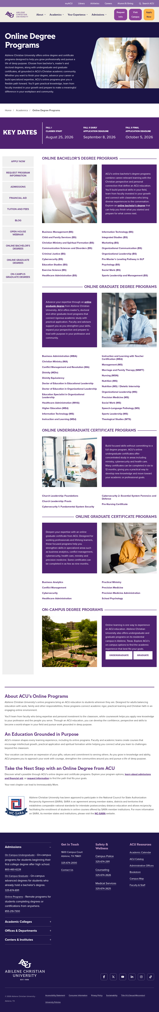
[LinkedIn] (132, 976)
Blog (18, 220)
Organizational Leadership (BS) (119, 253)
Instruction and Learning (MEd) (59, 419)
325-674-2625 (103, 888)
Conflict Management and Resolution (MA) (65, 367)
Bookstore (135, 872)
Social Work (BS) (111, 270)
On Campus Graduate (16, 876)
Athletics (94, 3)
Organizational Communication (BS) (122, 248)
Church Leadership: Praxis (56, 501)
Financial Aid (18, 198)
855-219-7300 (12, 911)
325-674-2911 (102, 861)
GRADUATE (143, 655)
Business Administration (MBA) (59, 356)
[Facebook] (104, 976)
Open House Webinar (18, 233)
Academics (55, 14)
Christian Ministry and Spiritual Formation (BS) (68, 242)
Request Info (121, 14)
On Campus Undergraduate (20, 855)
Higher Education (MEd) (55, 408)
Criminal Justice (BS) (54, 253)
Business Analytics (52, 582)
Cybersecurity (50, 593)
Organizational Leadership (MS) (119, 392)
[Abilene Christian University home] (17, 14)
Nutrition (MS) (110, 381)
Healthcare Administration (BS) (59, 275)
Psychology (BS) (111, 264)
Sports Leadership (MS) (115, 413)
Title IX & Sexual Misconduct (133, 995)
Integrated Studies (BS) (115, 237)
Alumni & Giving (125, 3)
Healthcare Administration (57, 598)
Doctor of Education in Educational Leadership (67, 383)
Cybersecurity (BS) (52, 259)
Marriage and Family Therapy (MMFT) (123, 370)
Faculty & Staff (137, 885)
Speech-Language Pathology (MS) (121, 408)
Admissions (98, 14)
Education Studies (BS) (55, 264)
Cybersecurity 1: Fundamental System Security (68, 506)
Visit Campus (135, 14)
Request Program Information (18, 174)
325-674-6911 (12, 890)
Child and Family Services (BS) (59, 237)
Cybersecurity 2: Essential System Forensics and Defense (129, 497)
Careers (108, 3)
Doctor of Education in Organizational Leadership (69, 388)
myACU (69, 3)
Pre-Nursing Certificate (115, 504)
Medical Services (105, 883)
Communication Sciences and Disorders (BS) (67, 248)
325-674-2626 (103, 875)
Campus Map (137, 878)
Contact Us (67, 870)
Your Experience (76, 14)
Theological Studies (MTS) (116, 419)
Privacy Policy (96, 995)
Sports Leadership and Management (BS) (125, 275)
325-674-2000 (69, 862)
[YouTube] (122, 976)
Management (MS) (112, 364)
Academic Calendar (140, 852)
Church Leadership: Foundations (60, 495)
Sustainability (111, 995)
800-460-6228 (13, 869)
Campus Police (104, 856)
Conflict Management (54, 587)
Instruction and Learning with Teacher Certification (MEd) (123, 358)
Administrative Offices (142, 865)
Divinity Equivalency (53, 378)
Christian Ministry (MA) (55, 361)
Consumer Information (78, 995)
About (39, 14)
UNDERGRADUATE (119, 655)
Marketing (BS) (110, 242)
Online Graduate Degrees (18, 261)
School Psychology (112, 598)
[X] (113, 976)
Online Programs (14, 896)
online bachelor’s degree (131, 205)
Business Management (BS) (57, 232)
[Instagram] (141, 976)
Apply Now (149, 14)
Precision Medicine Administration (121, 593)
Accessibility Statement (55, 995)
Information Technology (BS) (117, 232)
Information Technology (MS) (58, 413)
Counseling (102, 870)
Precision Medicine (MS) (115, 397)
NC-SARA (100, 813)
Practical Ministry (111, 582)
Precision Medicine (112, 587)
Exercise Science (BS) (54, 270)
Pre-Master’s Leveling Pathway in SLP (123, 259)
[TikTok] (150, 976)
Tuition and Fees (18, 209)
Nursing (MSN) (110, 375)
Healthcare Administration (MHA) (61, 402)
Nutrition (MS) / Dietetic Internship (121, 386)
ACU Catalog (137, 859)
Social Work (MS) (111, 402)
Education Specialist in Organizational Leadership (63, 396)
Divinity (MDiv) (50, 372)
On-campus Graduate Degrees (18, 276)
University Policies (53, 1002)
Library (81, 3)
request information (38, 778)
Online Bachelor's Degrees (18, 247)
